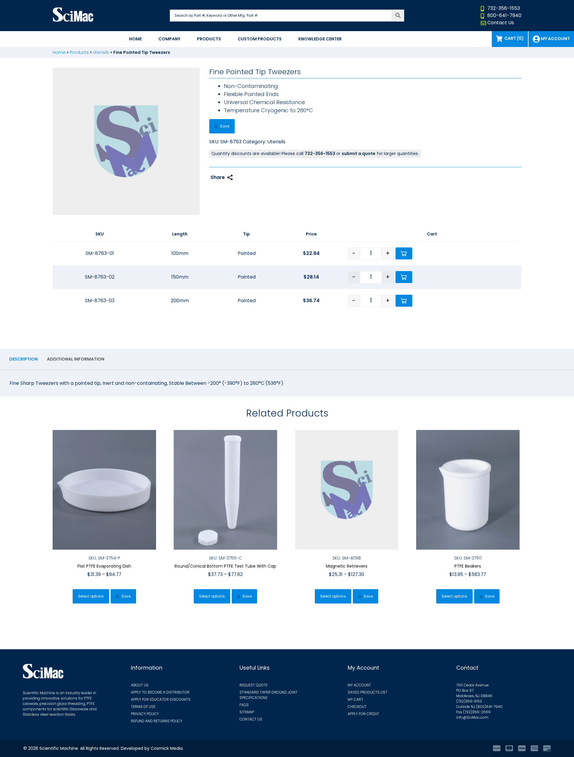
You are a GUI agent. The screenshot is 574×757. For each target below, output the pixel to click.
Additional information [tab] (75, 359)
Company (169, 39)
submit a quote (358, 153)
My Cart (355, 699)
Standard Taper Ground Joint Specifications (268, 695)
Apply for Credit (363, 713)
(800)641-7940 (489, 706)
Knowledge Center (320, 39)
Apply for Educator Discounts (160, 699)
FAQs (244, 704)
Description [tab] (23, 359)
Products (209, 39)
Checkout (357, 706)
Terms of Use (143, 706)
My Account (359, 685)
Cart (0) (514, 38)
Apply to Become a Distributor (160, 692)
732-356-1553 (503, 8)
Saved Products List (367, 692)
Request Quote (253, 685)
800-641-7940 (504, 15)
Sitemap (246, 712)
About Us (140, 685)
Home (135, 39)
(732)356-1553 (469, 701)
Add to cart (404, 253)
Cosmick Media (167, 748)
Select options (91, 596)
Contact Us (500, 22)
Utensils (101, 52)
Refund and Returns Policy (156, 720)
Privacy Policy (145, 713)
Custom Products (260, 39)
